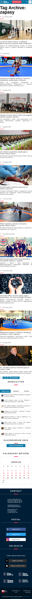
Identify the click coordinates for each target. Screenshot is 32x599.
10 (3, 473)
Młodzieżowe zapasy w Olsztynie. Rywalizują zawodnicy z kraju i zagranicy (15, 333)
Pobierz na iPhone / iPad (17, 566)
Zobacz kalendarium (16, 445)
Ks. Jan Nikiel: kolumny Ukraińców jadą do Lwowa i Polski (14, 368)
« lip (3, 482)
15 (24, 473)
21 (20, 475)
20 (16, 475)
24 (3, 478)
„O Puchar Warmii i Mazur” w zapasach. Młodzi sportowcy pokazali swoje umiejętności (15, 42)
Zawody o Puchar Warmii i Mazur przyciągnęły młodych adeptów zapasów (16, 116)
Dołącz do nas (16, 529)
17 (3, 475)
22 (24, 475)
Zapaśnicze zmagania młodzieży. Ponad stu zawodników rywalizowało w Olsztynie (15, 79)
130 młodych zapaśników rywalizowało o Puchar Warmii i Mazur (14, 152)
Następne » (15, 377)
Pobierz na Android (17, 560)
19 (12, 475)
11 (8, 473)
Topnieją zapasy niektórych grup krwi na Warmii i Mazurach (13, 188)
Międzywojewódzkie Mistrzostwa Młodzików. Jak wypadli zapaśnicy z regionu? (15, 260)
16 (28, 473)
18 (8, 475)
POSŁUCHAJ (18, 1)
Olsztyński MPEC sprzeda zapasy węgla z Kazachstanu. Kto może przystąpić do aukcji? (15, 296)
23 (28, 475)
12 (12, 473)
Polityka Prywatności (16, 598)
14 (20, 473)
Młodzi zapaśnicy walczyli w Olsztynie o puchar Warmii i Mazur (13, 224)
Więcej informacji (26, 596)
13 (16, 473)
